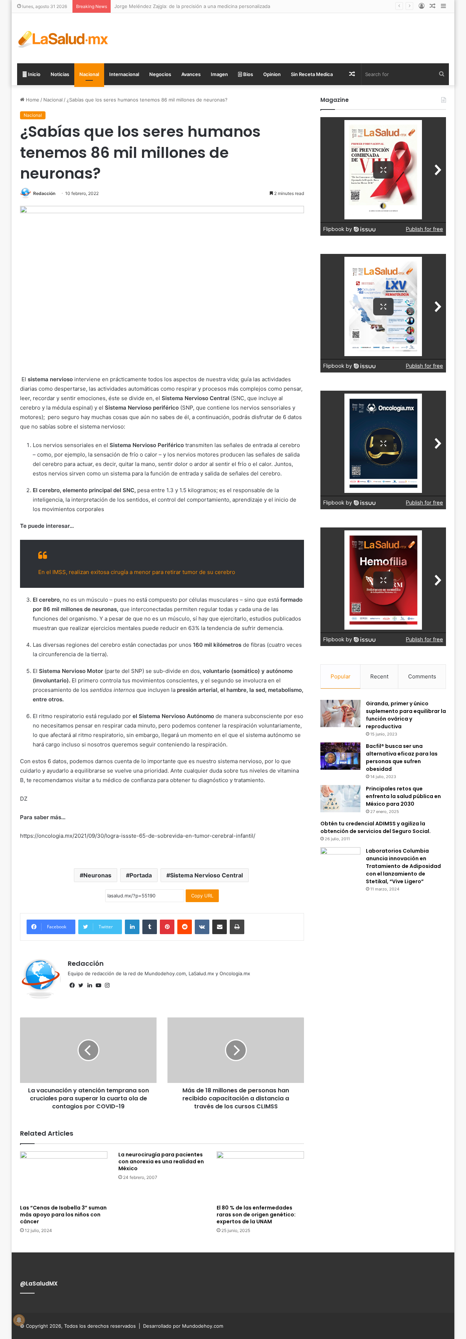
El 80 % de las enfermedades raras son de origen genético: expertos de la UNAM (256, 1214)
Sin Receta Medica (312, 74)
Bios (247, 74)
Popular (341, 676)
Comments (422, 676)
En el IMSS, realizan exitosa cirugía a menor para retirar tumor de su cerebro (136, 572)
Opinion (272, 74)
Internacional (124, 74)
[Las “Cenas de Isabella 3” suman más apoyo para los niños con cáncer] (63, 1175)
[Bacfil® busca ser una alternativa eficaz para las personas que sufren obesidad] (340, 756)
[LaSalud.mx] (63, 38)
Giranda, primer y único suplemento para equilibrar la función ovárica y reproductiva (406, 715)
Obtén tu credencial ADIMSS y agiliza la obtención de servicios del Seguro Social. (375, 827)
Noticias (60, 74)
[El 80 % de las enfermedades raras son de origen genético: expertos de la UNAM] (260, 1175)
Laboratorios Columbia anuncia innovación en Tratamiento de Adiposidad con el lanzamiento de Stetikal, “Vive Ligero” (403, 866)
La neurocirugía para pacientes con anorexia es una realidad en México (161, 1161)
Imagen (219, 74)
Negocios (160, 74)
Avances (191, 74)
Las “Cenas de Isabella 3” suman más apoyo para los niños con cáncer (63, 1214)
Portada (141, 875)
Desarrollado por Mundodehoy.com (183, 1326)
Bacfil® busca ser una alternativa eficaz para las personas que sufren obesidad (402, 757)
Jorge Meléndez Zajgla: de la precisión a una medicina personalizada (192, 6)
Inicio (33, 74)
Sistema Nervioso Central (206, 875)
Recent (379, 676)
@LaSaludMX (39, 1283)
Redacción (44, 193)
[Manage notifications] (19, 1320)
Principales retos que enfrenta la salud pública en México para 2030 (403, 796)
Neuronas (97, 875)
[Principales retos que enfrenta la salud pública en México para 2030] (340, 798)
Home (31, 100)
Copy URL (202, 895)
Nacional (89, 74)
